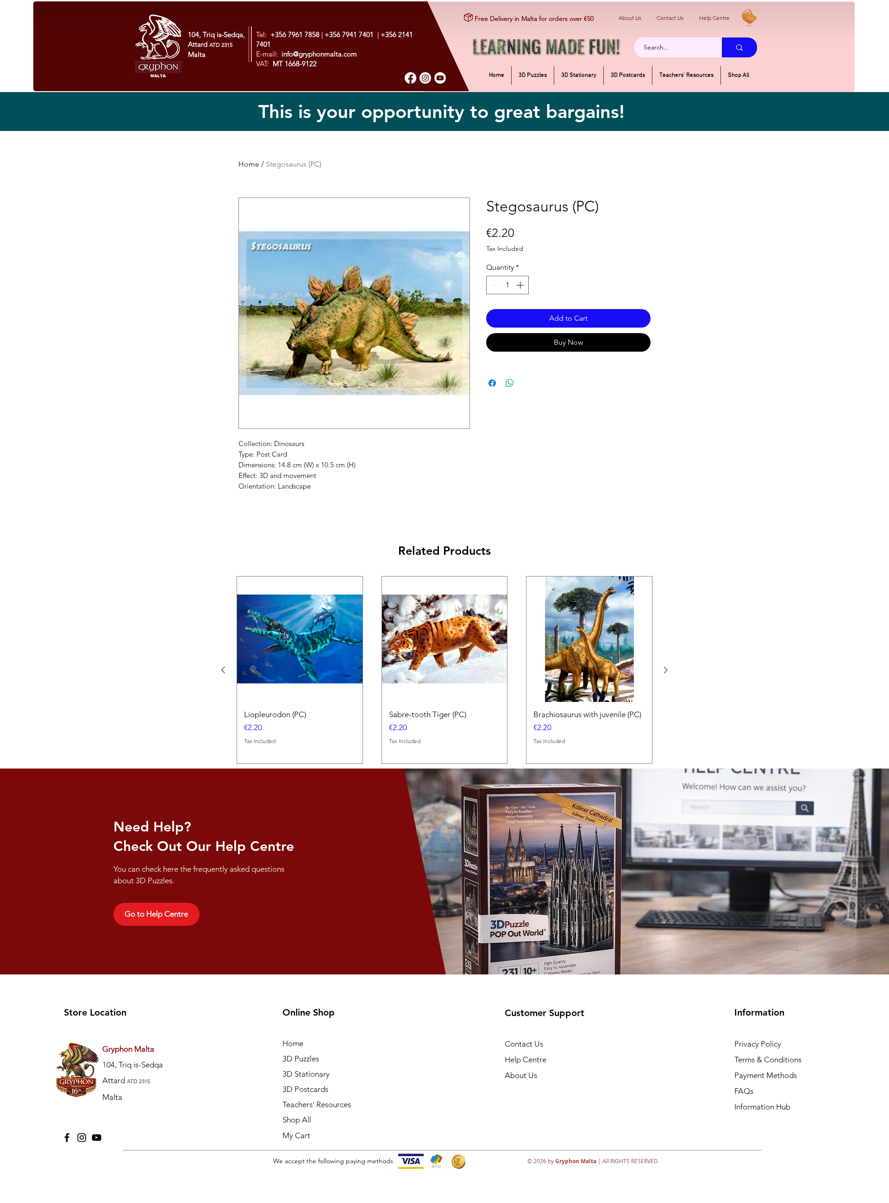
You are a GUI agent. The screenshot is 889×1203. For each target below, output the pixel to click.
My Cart (296, 1135)
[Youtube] (440, 78)
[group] (444, 670)
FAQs (743, 1091)
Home (248, 164)
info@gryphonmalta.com (319, 54)
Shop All (296, 1119)
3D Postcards (305, 1089)
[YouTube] (96, 1137)
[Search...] (739, 47)
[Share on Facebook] (492, 377)
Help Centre (714, 17)
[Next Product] (665, 670)
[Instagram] (425, 78)
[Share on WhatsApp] (509, 377)
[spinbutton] (507, 285)
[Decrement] (494, 285)
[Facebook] (410, 78)
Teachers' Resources (316, 1104)
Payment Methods (766, 1075)
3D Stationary (306, 1074)
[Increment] (520, 285)
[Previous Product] (223, 670)
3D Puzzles (300, 1058)
